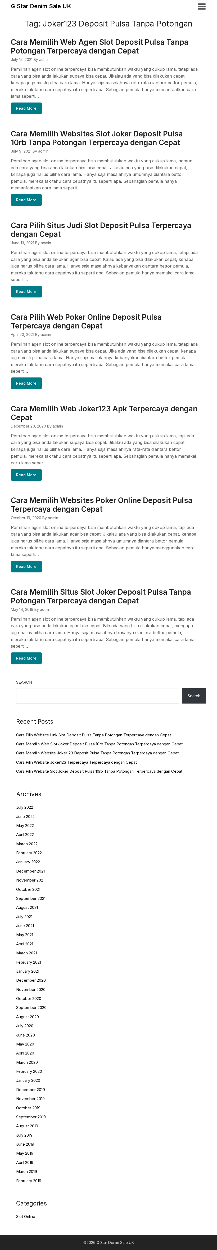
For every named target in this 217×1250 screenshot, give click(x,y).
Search (24, 682)
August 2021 (27, 907)
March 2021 (26, 952)
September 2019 (31, 1116)
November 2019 (30, 1098)
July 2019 (24, 1135)
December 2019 (30, 1089)
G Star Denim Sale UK (41, 6)
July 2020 (24, 1025)
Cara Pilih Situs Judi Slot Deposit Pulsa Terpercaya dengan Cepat (101, 230)
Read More (26, 108)
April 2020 (25, 1053)
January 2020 (28, 1080)
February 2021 (28, 962)
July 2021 (24, 916)
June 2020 (25, 1035)
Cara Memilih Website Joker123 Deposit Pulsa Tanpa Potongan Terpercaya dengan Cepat (97, 752)
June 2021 (25, 925)
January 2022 (28, 861)
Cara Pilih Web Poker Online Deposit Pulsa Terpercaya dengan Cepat (86, 321)
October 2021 (28, 889)
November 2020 (31, 989)
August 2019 (27, 1125)
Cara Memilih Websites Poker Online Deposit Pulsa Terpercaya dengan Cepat (101, 505)
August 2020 (27, 1016)
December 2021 (30, 871)
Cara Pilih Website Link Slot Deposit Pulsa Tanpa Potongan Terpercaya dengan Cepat (93, 734)
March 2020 (27, 1062)
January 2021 (27, 971)
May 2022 (25, 825)
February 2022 (29, 852)
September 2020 (31, 1007)
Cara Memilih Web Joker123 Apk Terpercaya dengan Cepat (104, 413)
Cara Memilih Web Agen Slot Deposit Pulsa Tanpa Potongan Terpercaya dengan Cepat (99, 46)
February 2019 (28, 1180)
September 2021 (31, 898)
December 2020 (31, 980)
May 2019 (24, 1153)
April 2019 (24, 1162)
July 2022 (24, 807)
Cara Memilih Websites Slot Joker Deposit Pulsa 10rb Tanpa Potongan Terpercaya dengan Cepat (97, 138)
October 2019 (28, 1107)
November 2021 (30, 880)
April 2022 (25, 834)
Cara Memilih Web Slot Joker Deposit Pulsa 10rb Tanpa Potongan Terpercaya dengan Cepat (99, 743)
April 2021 (24, 943)
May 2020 (25, 1044)
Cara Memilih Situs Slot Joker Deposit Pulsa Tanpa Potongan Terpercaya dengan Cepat (101, 596)
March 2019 (26, 1171)
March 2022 (27, 843)
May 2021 (24, 934)
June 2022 (25, 816)
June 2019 (25, 1144)
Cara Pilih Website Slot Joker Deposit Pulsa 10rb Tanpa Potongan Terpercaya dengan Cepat (99, 771)
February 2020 (29, 1071)
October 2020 (28, 998)
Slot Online (25, 1216)
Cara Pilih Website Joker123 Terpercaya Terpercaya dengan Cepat (76, 762)
